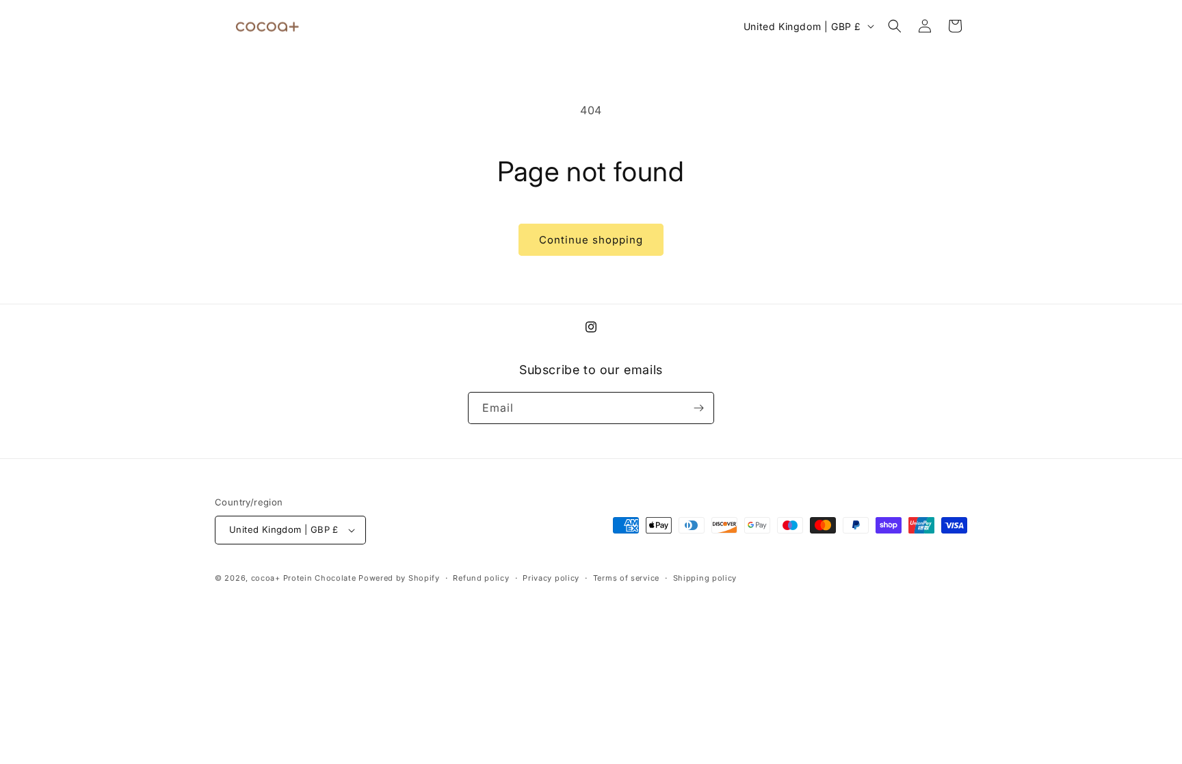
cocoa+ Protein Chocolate (303, 578)
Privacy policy (551, 578)
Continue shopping (591, 239)
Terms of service (626, 578)
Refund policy (481, 578)
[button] (895, 26)
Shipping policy (705, 578)
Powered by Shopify (399, 578)
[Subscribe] (698, 408)
